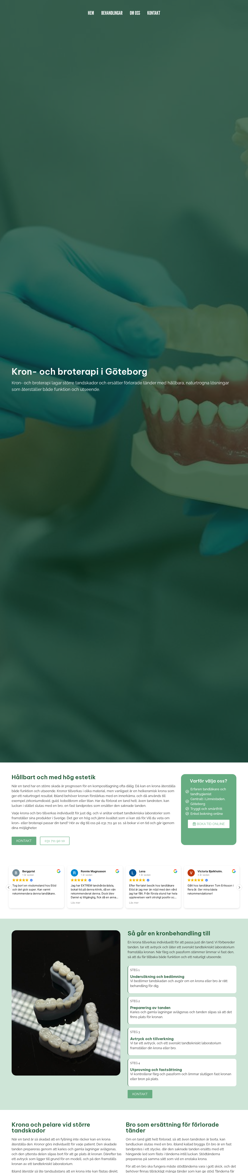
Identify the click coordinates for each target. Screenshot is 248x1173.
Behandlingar (112, 13)
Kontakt (153, 13)
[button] (239, 887)
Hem (91, 13)
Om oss (135, 13)
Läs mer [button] (75, 902)
